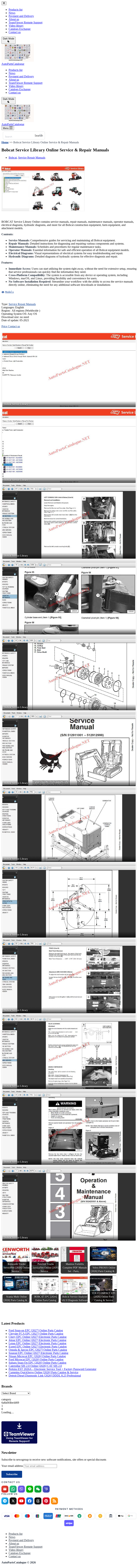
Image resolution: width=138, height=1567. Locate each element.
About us (14, 79)
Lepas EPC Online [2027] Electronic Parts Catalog (37, 1343)
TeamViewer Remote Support (25, 82)
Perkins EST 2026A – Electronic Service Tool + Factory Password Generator (52, 1369)
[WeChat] (37, 1489)
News (12, 73)
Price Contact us (10, 326)
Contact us (15, 92)
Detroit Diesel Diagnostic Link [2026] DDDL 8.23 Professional (45, 1375)
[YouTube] (21, 1500)
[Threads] (37, 1500)
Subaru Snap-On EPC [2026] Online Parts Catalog (37, 1362)
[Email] (4, 1489)
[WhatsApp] (13, 1489)
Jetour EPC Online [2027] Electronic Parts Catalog (37, 1340)
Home (5, 142)
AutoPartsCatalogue (12, 63)
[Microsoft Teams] (46, 1489)
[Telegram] (4, 1500)
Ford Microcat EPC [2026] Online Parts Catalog (36, 1359)
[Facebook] (29, 1500)
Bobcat (13, 157)
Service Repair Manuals (31, 157)
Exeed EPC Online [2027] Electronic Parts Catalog (38, 1346)
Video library (16, 86)
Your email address (12, 1465)
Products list (15, 69)
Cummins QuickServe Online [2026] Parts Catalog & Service (43, 1372)
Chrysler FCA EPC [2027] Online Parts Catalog (36, 1333)
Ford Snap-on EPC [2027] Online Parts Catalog (36, 1330)
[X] (13, 1500)
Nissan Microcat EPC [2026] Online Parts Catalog (37, 1356)
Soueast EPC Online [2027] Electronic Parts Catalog (38, 1353)
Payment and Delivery (21, 76)
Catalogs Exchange (20, 89)
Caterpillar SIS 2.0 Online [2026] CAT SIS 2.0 (35, 1365)
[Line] (29, 1489)
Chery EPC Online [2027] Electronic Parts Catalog (37, 1336)
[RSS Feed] (54, 1500)
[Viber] (21, 1489)
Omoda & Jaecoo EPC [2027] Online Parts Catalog (38, 1349)
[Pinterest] (46, 1500)
